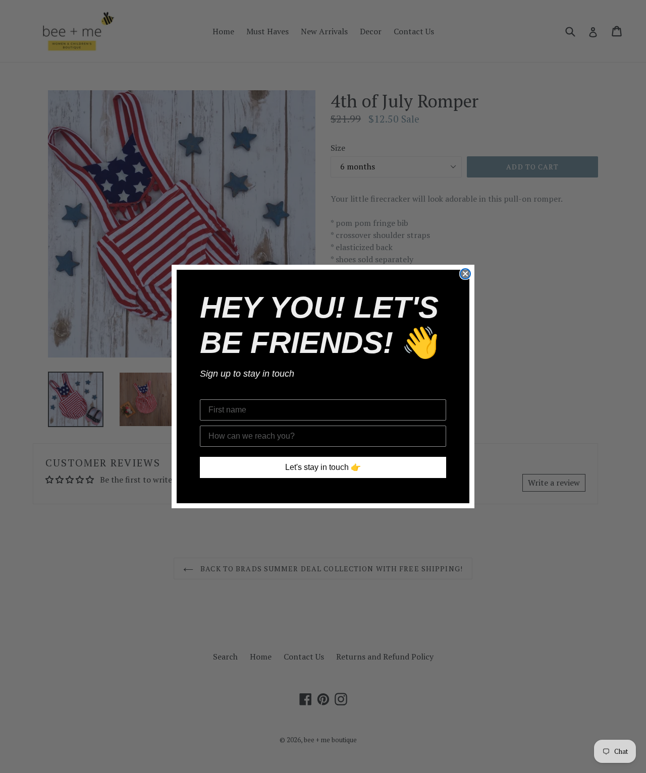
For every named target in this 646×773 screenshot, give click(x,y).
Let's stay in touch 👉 (323, 467)
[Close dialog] (465, 274)
